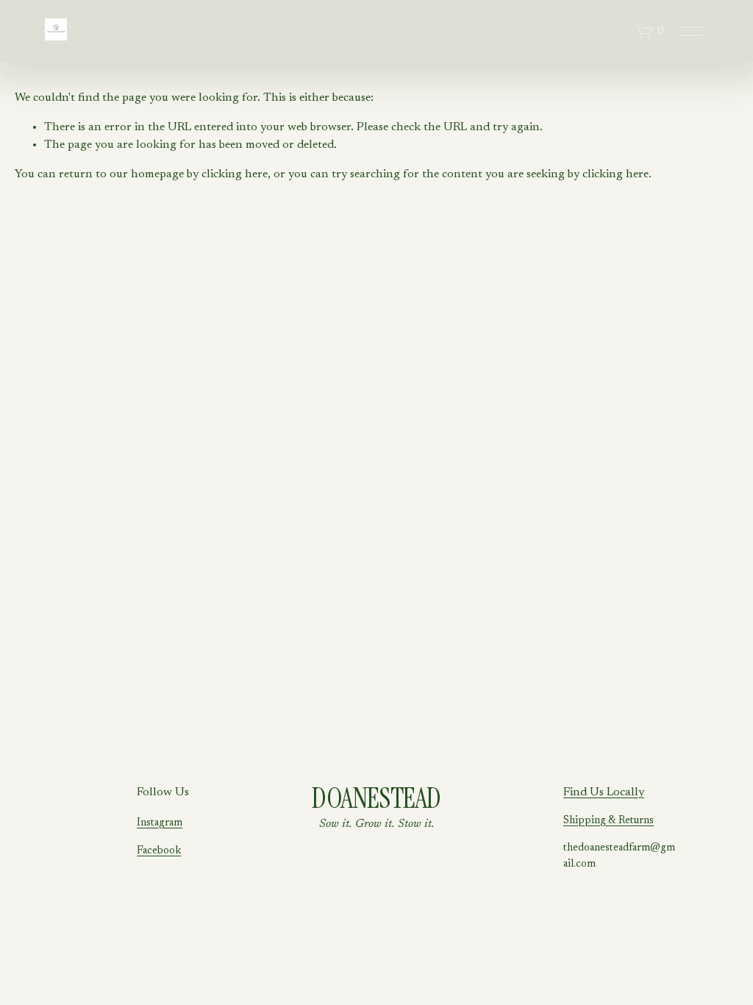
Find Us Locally (603, 792)
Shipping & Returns (608, 820)
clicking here (234, 174)
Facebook (159, 850)
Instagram (159, 822)
